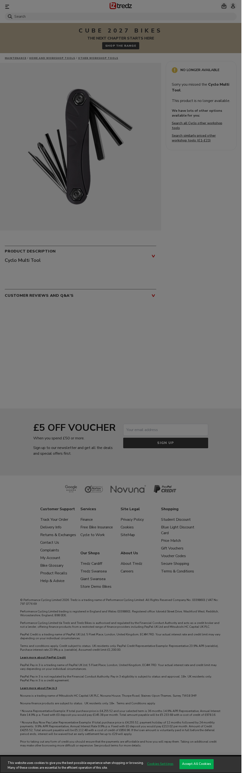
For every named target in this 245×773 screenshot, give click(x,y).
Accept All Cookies (196, 764)
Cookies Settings (160, 764)
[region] (120, 764)
